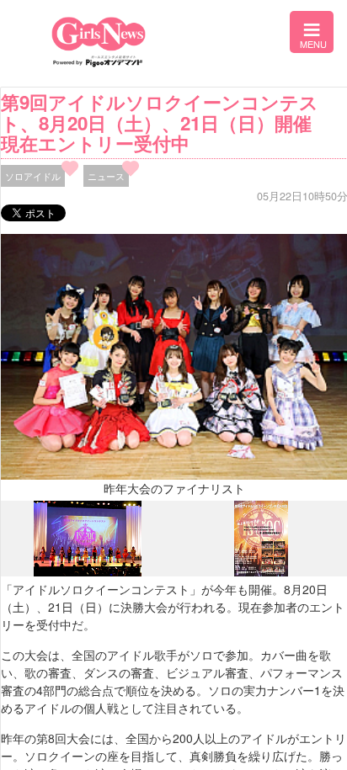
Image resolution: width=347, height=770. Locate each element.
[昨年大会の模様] (87, 572)
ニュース (106, 176)
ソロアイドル (33, 176)
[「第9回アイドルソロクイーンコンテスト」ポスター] (261, 571)
